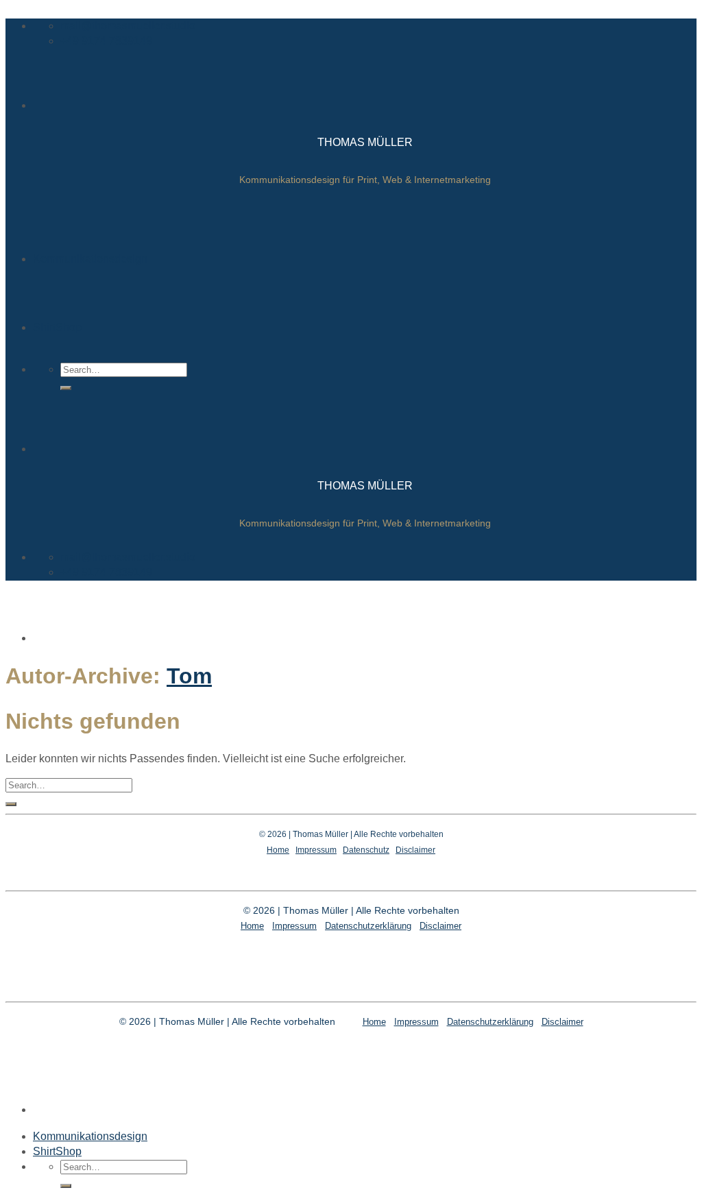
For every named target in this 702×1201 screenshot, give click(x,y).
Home (278, 850)
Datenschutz (366, 850)
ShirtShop (57, 327)
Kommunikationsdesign (90, 259)
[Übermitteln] (65, 388)
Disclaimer (415, 850)
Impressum (316, 850)
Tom (189, 676)
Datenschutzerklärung (368, 926)
